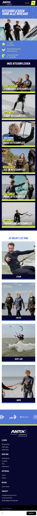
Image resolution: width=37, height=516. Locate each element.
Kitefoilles (5, 447)
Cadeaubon (5, 466)
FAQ (3, 464)
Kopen (4, 478)
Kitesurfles (5, 449)
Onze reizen (5, 486)
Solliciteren (5, 458)
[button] (27, 3)
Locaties (4, 461)
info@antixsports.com (9, 495)
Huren (4, 475)
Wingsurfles (5, 444)
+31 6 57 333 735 (7, 498)
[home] (7, 3)
